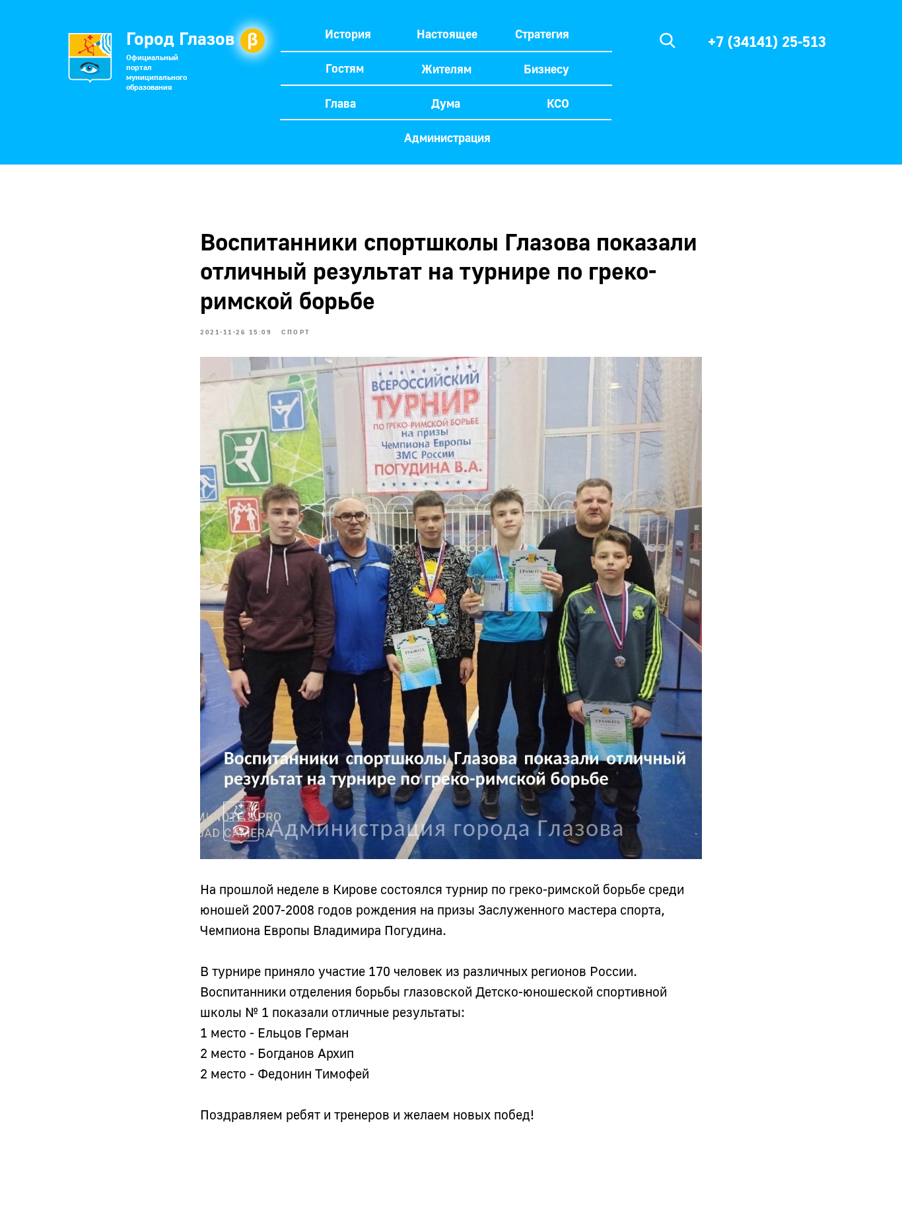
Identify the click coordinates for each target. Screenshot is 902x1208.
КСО (558, 103)
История (348, 33)
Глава (340, 103)
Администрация (447, 137)
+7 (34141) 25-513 (767, 41)
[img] (668, 40)
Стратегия (542, 33)
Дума (445, 103)
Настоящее (447, 33)
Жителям (446, 68)
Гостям (345, 68)
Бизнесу (546, 68)
